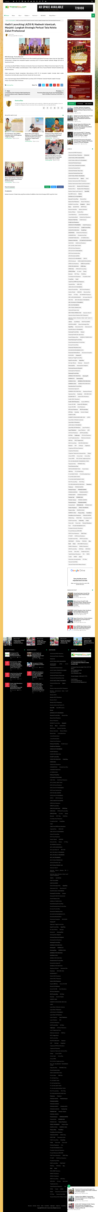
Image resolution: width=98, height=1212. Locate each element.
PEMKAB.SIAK (80, 505)
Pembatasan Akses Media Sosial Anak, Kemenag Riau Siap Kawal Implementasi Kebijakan (53, 135)
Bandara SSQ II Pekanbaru (83, 188)
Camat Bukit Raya (72, 214)
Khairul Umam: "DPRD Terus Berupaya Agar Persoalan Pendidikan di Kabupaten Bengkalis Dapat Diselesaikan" (16, 664)
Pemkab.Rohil (72, 505)
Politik (87, 520)
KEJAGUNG (71, 355)
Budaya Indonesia (83, 209)
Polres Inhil (71, 523)
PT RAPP (71, 536)
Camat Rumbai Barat (83, 214)
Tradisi (70, 556)
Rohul (74, 543)
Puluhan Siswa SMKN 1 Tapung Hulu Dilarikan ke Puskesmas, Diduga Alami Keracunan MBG (85, 1198)
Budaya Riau (80, 212)
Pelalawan (71, 487)
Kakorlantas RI (88, 326)
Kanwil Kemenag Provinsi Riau (75, 339)
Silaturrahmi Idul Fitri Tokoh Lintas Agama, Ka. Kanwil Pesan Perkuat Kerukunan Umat (14, 179)
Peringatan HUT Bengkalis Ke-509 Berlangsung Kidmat (15, 654)
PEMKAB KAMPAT (84, 492)
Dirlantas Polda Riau (73, 219)
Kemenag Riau (12, 20)
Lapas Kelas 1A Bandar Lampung (76, 419)
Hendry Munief (72, 292)
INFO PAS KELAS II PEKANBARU (82, 299)
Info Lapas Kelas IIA (87, 297)
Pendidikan (89, 512)
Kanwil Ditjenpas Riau (73, 337)
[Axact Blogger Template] (16, 8)
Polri (70, 525)
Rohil (70, 543)
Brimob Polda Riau (73, 209)
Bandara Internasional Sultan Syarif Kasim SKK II (79, 183)
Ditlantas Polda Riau (73, 240)
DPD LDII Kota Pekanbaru (74, 248)
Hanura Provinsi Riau (73, 289)
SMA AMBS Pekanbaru (83, 543)
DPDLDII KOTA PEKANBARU (75, 258)
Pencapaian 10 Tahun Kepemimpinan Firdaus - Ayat (38, 664)
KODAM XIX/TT (72, 396)
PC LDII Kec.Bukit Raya (85, 474)
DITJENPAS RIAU (85, 237)
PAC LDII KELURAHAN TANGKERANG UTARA (79, 461)
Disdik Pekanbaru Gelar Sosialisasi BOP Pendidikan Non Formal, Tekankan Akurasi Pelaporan (82, 611)
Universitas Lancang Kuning (75, 559)
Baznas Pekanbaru (85, 201)
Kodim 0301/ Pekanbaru (74, 399)
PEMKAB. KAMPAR (82, 499)
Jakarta (70, 321)
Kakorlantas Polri (79, 326)
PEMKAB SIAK (79, 497)
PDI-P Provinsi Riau (73, 481)
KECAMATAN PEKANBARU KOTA (76, 350)
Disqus (53, 187)
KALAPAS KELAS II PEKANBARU (76, 329)
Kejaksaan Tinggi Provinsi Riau (75, 357)
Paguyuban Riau (72, 463)
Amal (87, 178)
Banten (80, 194)
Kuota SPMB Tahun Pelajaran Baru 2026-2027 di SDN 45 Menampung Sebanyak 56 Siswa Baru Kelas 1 (82, 627)
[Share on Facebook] (39, 85)
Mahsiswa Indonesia (85, 438)
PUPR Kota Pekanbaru (80, 536)
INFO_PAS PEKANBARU (74, 305)
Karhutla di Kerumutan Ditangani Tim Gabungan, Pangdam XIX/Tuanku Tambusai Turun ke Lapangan (86, 1190)
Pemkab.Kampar (72, 502)
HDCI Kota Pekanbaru (85, 289)
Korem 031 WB (72, 404)
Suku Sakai (76, 551)
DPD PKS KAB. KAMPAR (74, 256)
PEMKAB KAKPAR (79, 487)
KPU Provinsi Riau (84, 409)
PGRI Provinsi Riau (73, 520)
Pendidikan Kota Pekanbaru (75, 515)
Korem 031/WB (72, 407)
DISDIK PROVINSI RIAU (74, 230)
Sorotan (70, 551)
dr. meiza (79, 271)
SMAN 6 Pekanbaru (83, 546)
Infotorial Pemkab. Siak (74, 310)
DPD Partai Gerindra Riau (74, 253)
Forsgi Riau (71, 279)
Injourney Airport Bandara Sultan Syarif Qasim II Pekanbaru (80, 318)
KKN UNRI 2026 (87, 394)
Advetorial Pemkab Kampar (75, 163)
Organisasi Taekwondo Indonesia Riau (77, 453)
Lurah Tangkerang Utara (74, 438)
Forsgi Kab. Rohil (86, 276)
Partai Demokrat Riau (73, 466)
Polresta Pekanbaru (87, 523)
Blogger (47, 187)
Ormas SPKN (71, 458)
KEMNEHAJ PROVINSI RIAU (75, 391)
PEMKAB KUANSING (82, 494)
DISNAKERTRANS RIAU (74, 237)
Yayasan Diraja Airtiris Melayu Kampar (77, 564)
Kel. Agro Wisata (72, 363)
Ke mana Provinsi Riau (73, 344)
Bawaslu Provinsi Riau (73, 199)
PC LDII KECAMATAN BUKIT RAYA (76, 479)
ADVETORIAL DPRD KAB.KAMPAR (76, 157)
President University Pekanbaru (76, 528)
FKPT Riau (77, 274)
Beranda (7, 1)
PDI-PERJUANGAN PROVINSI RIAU (76, 484)
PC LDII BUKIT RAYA (73, 474)
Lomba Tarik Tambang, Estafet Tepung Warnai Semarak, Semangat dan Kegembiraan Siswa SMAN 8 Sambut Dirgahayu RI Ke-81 (84, 1206)
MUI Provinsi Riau (72, 443)
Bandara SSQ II (72, 188)
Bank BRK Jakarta (72, 194)
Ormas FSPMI (72, 456)
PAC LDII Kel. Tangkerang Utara (83, 458)
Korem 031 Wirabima (82, 404)
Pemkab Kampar (72, 489)
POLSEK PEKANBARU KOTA (79, 525)
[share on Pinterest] (54, 85)
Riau (90, 541)
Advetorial (86, 155)
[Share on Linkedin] (50, 85)
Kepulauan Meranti (87, 391)
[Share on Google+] (47, 85)
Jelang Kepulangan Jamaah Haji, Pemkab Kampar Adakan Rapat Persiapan (82, 594)
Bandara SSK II (72, 186)
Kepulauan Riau (72, 394)
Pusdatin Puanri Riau (73, 538)
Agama (82, 178)
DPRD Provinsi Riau (85, 263)
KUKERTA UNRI (72, 414)
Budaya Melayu (72, 212)
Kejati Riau (81, 360)
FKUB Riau (83, 274)
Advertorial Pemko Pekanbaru (75, 155)
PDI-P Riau (81, 481)
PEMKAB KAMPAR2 (73, 492)
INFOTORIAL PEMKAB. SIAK (75, 312)
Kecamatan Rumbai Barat (74, 352)
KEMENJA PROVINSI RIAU (84, 383)
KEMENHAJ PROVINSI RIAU (84, 381)
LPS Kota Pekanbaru (86, 435)
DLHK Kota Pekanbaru (81, 243)
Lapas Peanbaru (86, 427)
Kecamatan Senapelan (87, 352)
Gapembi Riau (72, 284)
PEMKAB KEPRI (72, 494)
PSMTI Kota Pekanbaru (74, 533)
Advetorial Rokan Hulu (74, 178)
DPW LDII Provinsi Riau (81, 268)
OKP (75, 445)
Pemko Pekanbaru (73, 507)
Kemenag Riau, (20, 35)
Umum (80, 556)
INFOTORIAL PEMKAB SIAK (75, 307)
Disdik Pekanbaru (87, 224)
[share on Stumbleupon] (58, 85)
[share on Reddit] (61, 85)
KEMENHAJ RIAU (72, 383)
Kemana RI (86, 363)
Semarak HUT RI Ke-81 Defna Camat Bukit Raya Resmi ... (69, 642)
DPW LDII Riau (72, 271)
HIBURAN (79, 292)
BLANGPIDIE (76, 206)
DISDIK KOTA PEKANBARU (75, 224)
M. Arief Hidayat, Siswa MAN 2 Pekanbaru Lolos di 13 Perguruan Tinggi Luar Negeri (13, 135)
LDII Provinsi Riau (84, 432)
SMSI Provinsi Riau (73, 549)
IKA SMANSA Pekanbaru (85, 294)
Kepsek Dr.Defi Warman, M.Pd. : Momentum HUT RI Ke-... (46, 642)
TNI (83, 554)
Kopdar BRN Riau (85, 401)
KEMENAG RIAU (72, 381)
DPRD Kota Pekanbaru (74, 263)
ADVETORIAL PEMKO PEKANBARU (76, 175)
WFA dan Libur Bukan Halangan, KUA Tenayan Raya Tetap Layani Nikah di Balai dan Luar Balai (53, 157)
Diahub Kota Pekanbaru (85, 217)
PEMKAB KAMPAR (82, 489)
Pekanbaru (89, 484)
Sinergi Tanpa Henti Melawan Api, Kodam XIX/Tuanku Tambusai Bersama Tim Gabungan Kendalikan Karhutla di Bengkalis (83, 126)
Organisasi (87, 445)
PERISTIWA (79, 518)
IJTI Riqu (76, 294)
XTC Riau (85, 559)
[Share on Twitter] (43, 85)
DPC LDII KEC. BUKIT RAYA (75, 245)
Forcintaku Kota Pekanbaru (75, 276)
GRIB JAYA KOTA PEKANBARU (75, 287)
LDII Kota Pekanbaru (73, 432)
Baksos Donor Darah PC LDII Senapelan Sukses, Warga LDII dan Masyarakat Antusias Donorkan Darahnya (82, 603)
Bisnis (70, 206)
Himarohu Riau (87, 292)
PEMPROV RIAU (80, 510)
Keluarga (80, 363)
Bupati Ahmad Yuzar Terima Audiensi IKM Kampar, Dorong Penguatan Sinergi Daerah (83, 619)
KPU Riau (71, 412)
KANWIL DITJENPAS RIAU (86, 337)
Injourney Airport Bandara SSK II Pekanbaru (78, 315)
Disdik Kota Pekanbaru (74, 222)
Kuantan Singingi (84, 412)
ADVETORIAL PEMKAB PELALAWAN (77, 165)
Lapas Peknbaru (81, 430)
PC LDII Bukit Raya (79, 471)
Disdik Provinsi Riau (85, 227)
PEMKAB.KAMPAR (82, 502)
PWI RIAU (84, 541)
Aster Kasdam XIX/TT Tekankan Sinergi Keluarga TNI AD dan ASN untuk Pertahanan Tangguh (82, 134)
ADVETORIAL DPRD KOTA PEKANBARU (78, 160)
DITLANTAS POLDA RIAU (85, 240)
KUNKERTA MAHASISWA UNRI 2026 (77, 417)
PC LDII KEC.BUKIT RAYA (74, 476)
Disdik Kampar (83, 219)
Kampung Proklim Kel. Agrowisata (76, 334)
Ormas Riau (87, 456)
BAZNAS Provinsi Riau (73, 204)
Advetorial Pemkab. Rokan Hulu (76, 170)
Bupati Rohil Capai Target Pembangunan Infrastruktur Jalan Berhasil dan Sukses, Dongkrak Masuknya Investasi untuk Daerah (38, 687)
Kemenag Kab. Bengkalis (82, 365)
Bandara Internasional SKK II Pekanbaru (77, 181)
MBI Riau (71, 440)
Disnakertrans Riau (82, 235)
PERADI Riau (71, 518)
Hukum (70, 294)
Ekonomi (70, 274)
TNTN (88, 554)
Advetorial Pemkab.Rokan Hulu (75, 173)
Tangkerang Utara (85, 551)
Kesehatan (79, 394)
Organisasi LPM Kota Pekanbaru (76, 448)
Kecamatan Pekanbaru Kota (75, 347)
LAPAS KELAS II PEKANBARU (75, 425)
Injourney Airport (87, 312)
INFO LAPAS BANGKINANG (75, 297)
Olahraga (81, 445)
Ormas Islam (80, 456)
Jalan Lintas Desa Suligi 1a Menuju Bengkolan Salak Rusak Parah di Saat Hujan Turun (16, 675)
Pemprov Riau (72, 510)
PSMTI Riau (83, 533)
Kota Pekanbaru (81, 407)
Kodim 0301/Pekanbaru (74, 401)
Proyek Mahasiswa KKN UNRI (75, 530)
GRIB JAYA (79, 284)
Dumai (84, 271)
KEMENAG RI (71, 378)
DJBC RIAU (71, 243)
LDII (88, 430)
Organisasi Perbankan (73, 450)
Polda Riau (81, 520)
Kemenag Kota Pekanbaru (74, 370)
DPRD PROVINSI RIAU (74, 266)
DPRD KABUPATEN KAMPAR (84, 261)
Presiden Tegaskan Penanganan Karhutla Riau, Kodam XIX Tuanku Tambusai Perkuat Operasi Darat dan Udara (83, 109)
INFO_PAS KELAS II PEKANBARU (76, 302)
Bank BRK (87, 191)
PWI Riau (78, 541)
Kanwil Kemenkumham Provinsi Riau (77, 342)
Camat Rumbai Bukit (73, 217)
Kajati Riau (71, 326)
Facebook (60, 187)
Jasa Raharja (77, 321)
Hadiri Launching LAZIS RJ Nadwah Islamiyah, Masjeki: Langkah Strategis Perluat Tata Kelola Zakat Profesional (31, 27)
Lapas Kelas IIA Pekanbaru (74, 427)
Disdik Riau (83, 230)
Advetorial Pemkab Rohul (74, 168)
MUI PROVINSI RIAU (83, 443)
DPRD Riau (83, 266)
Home (7, 15)
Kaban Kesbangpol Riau (83, 324)
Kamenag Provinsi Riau (74, 332)
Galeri (77, 279)
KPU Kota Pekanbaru (73, 409)
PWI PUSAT (71, 541)
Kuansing (77, 412)
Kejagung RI (78, 355)
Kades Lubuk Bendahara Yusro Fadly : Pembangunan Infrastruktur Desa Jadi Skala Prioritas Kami (16, 686)
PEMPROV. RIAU (72, 512)
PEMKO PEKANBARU (83, 507)
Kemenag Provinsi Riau (74, 373)
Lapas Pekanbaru (72, 430)
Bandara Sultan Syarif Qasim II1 (76, 191)
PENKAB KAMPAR (87, 515)
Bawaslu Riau (83, 199)
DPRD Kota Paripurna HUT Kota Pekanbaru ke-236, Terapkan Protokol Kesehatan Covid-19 (37, 674)
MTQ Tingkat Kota (79, 440)
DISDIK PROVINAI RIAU (74, 227)
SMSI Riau (81, 549)
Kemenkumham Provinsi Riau (75, 386)
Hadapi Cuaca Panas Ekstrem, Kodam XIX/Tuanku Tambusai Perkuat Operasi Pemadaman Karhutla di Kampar (83, 117)
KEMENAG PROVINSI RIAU (75, 375)
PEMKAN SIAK (88, 505)
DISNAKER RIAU (72, 235)
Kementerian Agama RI (74, 388)
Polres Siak (78, 523)
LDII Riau (71, 435)
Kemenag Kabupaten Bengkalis (75, 368)
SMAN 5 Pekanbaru (73, 546)
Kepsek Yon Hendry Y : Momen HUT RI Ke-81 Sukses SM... (23, 642)
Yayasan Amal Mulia (73, 561)
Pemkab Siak (71, 497)
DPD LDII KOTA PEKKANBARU (75, 250)
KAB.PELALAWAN (72, 324)
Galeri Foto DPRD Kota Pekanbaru (76, 281)
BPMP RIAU (83, 206)
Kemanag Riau (72, 365)
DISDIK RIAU (71, 232)
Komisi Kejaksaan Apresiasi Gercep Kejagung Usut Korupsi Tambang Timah (38, 655)
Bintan (88, 204)
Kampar (82, 332)
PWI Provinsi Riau (84, 538)
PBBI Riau (71, 471)
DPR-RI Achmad (72, 261)
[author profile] (6, 36)
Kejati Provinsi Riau (73, 360)
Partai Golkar (85, 469)
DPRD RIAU (71, 268)
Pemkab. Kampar (72, 499)
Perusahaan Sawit (88, 518)
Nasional (70, 445)
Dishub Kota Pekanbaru (81, 232)
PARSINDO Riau (81, 463)
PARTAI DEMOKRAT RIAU (74, 469)
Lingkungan (77, 435)
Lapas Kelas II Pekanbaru (74, 422)
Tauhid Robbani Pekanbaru (75, 554)
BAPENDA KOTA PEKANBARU (75, 196)
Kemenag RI (85, 375)
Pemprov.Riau (81, 512)
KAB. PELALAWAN (86, 321)
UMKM (75, 556)
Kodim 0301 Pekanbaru (83, 396)
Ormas (89, 453)
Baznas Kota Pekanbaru (74, 201)
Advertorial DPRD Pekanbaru (75, 152)
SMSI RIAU (88, 549)
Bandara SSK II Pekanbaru (83, 186)
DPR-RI (85, 258)
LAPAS (88, 417)
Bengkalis (82, 204)
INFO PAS (71, 299)
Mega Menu (52, 15)
